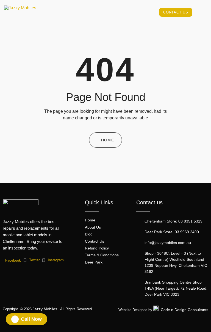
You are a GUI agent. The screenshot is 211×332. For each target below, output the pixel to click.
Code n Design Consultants (184, 310)
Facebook (12, 260)
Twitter (34, 260)
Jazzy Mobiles (45, 309)
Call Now (31, 319)
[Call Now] (15, 319)
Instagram (55, 260)
